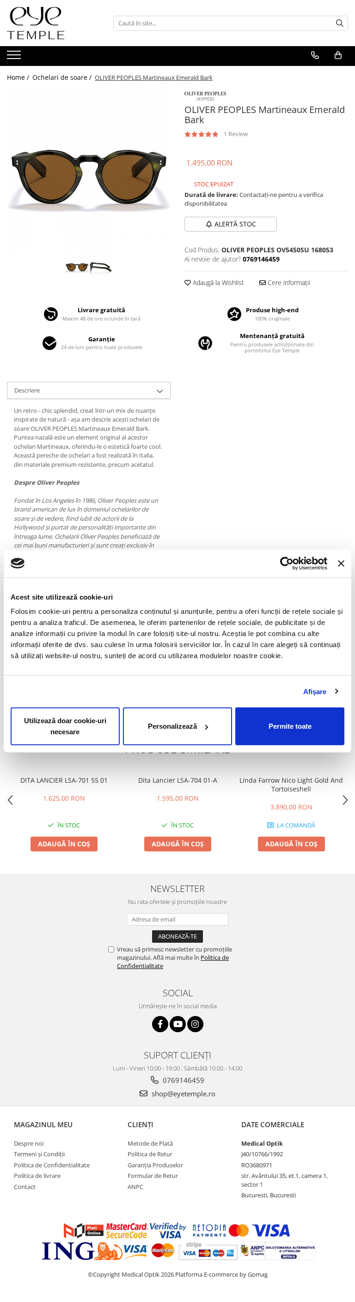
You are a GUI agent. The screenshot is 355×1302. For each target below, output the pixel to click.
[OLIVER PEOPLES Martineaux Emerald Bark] (89, 170)
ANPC (135, 1187)
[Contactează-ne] (315, 55)
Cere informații (288, 282)
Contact (25, 1187)
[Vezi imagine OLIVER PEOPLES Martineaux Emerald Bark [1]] (100, 266)
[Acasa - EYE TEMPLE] (53, 23)
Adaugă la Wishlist (217, 282)
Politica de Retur (150, 1154)
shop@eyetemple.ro (182, 1093)
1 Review (236, 134)
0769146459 (182, 1080)
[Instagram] (195, 1024)
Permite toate (290, 726)
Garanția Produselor (155, 1165)
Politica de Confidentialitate (52, 1165)
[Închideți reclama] (341, 563)
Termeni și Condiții (39, 1154)
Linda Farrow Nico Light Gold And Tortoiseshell (291, 784)
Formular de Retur (153, 1175)
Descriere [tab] (27, 390)
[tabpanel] (89, 170)
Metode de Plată (150, 1143)
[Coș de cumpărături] (338, 55)
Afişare (315, 691)
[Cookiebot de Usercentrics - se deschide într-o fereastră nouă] (286, 563)
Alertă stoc (235, 224)
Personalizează (172, 726)
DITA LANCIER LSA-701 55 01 (64, 780)
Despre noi (28, 1143)
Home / (19, 77)
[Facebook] (160, 1024)
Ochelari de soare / (62, 77)
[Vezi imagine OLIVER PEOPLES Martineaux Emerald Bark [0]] (77, 266)
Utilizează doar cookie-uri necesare (65, 726)
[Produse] (15, 58)
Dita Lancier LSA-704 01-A (177, 780)
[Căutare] (339, 23)
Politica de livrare (37, 1175)
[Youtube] (178, 1024)
